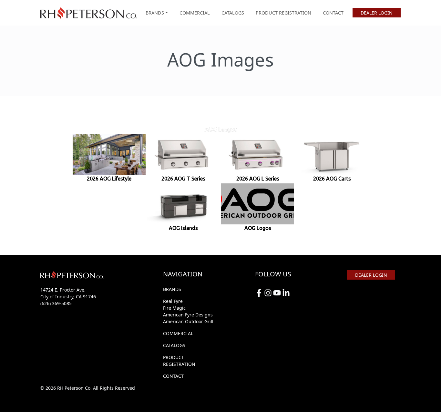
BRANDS (172, 289)
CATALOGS (232, 13)
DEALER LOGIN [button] (377, 13)
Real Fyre (173, 301)
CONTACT (333, 13)
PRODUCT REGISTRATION (283, 13)
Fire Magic (174, 308)
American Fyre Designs (188, 315)
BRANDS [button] (155, 13)
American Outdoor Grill (188, 321)
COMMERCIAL (194, 13)
